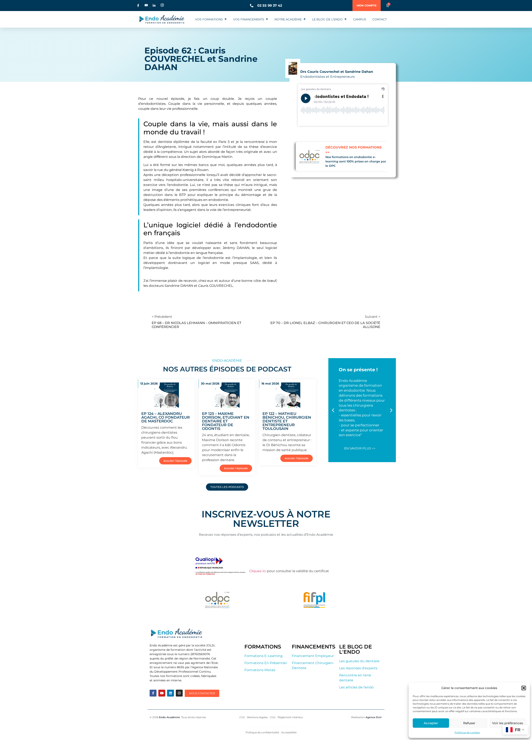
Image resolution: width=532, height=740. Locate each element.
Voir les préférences (507, 723)
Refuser (469, 723)
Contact (379, 19)
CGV (242, 717)
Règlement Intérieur (290, 717)
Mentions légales (257, 717)
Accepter (431, 723)
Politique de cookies (467, 732)
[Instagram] (179, 693)
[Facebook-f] (153, 693)
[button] (524, 688)
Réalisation (366, 717)
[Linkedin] (170, 693)
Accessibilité (289, 732)
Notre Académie (288, 19)
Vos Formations (209, 19)
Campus (359, 19)
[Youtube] (161, 693)
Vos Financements (248, 19)
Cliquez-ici (257, 571)
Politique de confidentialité (262, 732)
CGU (273, 717)
